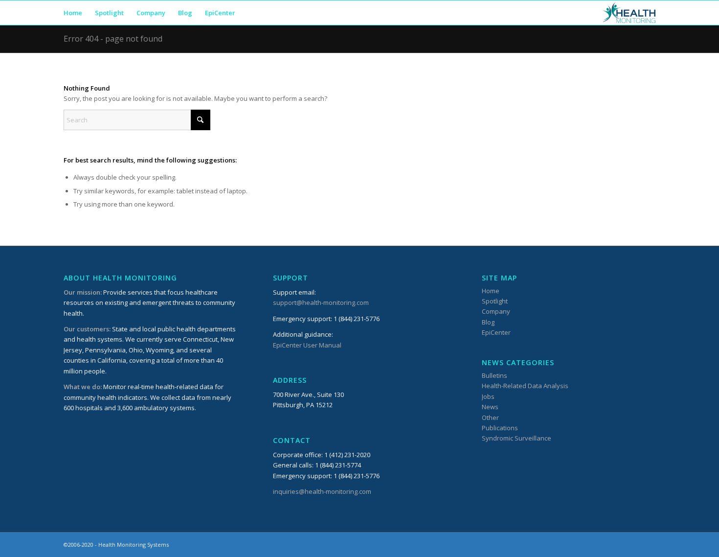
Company (496, 311)
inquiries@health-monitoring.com (322, 491)
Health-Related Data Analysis (525, 385)
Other (490, 417)
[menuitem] (73, 12)
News (490, 406)
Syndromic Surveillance (516, 438)
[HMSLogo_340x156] (628, 12)
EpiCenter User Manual (307, 345)
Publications (500, 427)
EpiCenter (496, 332)
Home (490, 290)
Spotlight (495, 301)
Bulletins (494, 375)
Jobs (488, 396)
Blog (488, 322)
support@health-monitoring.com (321, 302)
